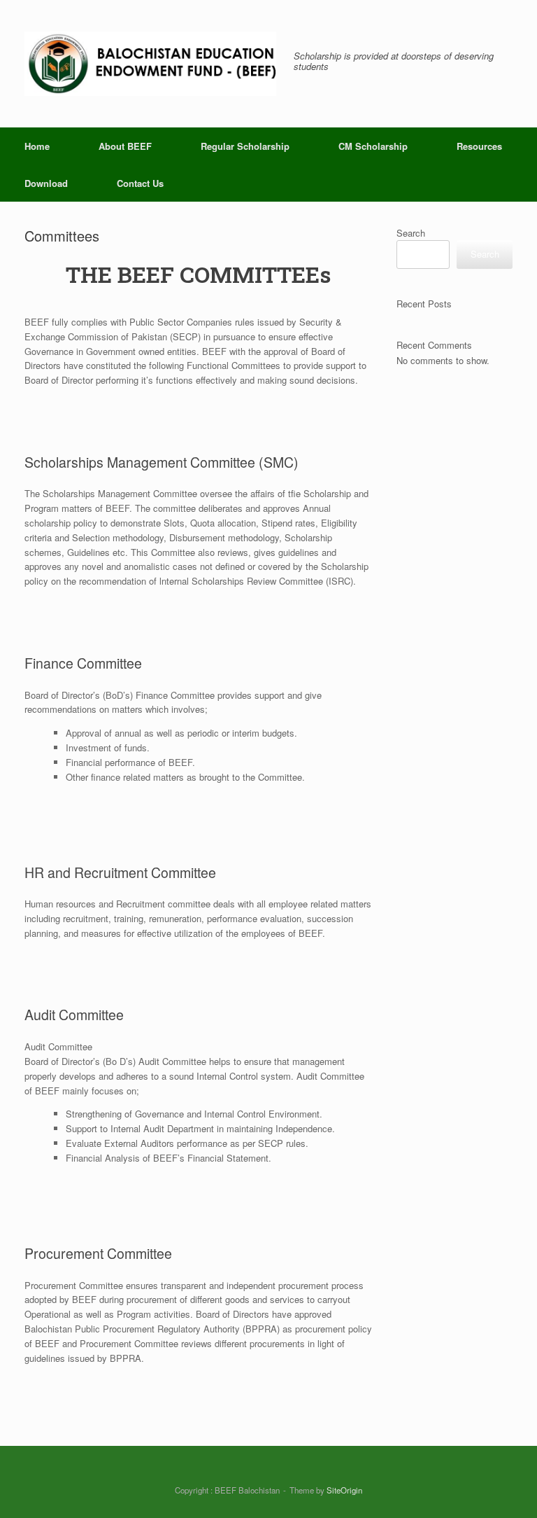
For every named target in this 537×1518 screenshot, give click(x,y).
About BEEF (125, 146)
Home (37, 146)
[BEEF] (150, 64)
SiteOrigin (344, 1490)
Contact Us (140, 183)
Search (410, 232)
